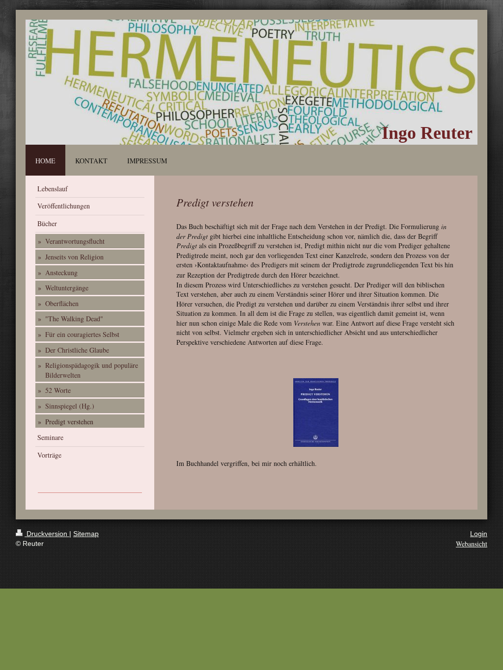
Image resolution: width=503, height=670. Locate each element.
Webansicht (471, 543)
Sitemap (86, 534)
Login (478, 534)
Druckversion (47, 534)
